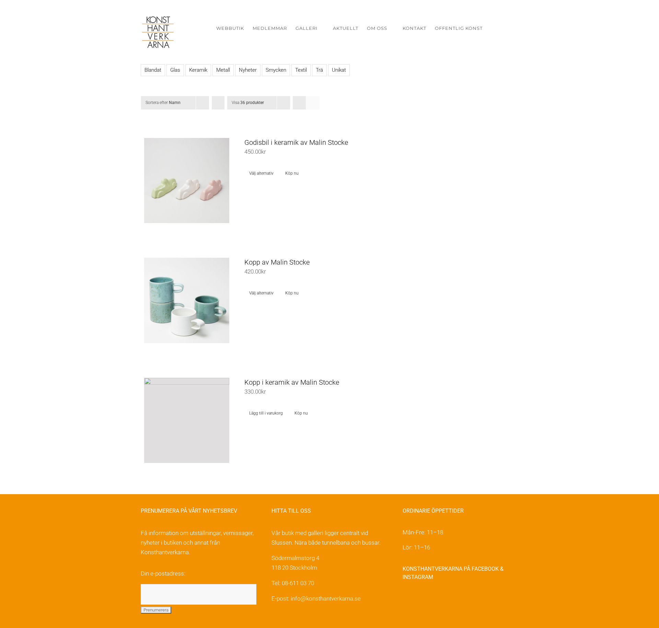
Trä (319, 70)
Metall (223, 70)
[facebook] (407, 599)
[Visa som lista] (313, 102)
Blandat (152, 70)
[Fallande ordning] (218, 103)
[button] (508, 28)
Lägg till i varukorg (266, 413)
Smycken (276, 70)
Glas (175, 70)
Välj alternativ (261, 173)
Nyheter (248, 70)
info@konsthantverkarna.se (326, 598)
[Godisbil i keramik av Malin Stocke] (186, 180)
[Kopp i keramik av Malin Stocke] (186, 420)
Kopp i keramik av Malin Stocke (291, 382)
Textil (301, 70)
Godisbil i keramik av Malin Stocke (296, 142)
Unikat (339, 70)
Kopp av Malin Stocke (277, 262)
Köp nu (292, 173)
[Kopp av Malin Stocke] (186, 300)
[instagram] (421, 599)
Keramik (198, 70)
